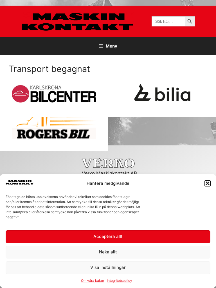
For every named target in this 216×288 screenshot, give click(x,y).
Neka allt (108, 252)
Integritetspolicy (119, 280)
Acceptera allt (108, 236)
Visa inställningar (108, 267)
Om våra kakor (92, 280)
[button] (207, 183)
